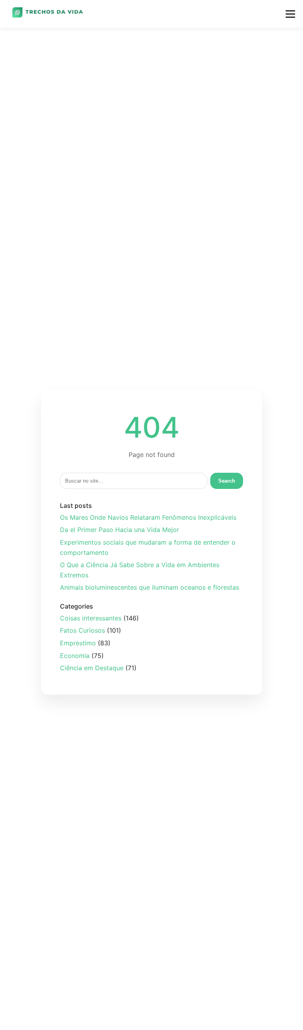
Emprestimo (78, 643)
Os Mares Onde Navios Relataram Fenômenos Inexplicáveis (148, 517)
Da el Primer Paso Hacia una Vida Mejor (119, 530)
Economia (75, 656)
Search (226, 481)
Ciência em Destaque (91, 668)
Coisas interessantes (91, 618)
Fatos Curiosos (82, 630)
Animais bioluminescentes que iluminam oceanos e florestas (149, 587)
